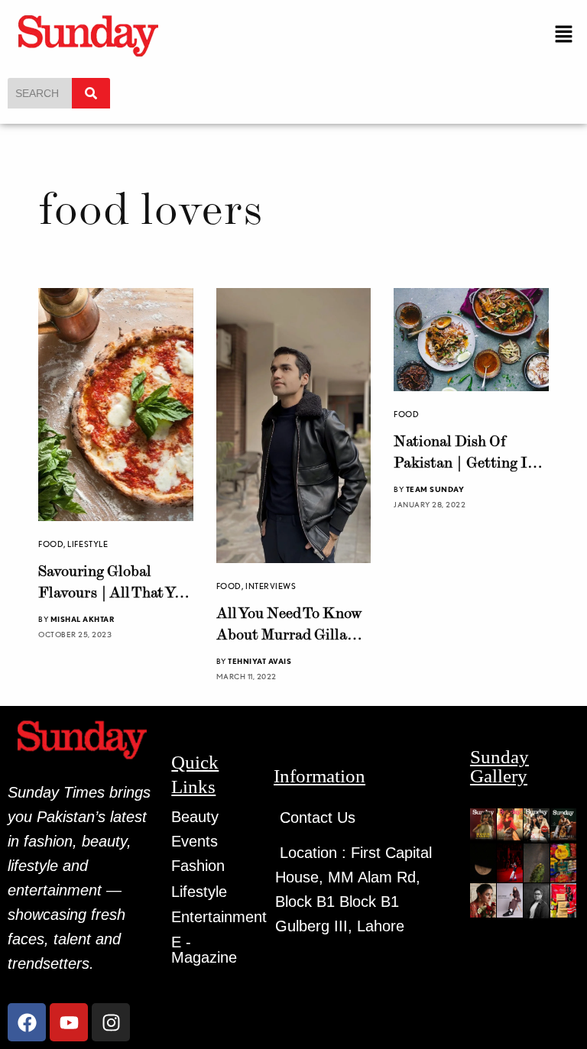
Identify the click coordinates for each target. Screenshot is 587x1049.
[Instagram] (111, 1022)
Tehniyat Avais (259, 660)
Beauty (195, 816)
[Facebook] (27, 1022)
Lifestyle (87, 544)
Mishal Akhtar (82, 618)
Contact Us (317, 817)
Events (194, 841)
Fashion (198, 865)
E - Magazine (204, 950)
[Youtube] (69, 1022)
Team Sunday (435, 489)
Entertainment (219, 916)
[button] (564, 34)
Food (50, 544)
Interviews (271, 586)
